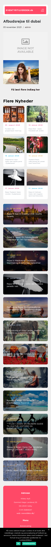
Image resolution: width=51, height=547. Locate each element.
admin (28, 27)
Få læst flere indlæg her (25, 89)
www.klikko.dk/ (28, 513)
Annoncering (25, 526)
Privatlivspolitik (29, 543)
